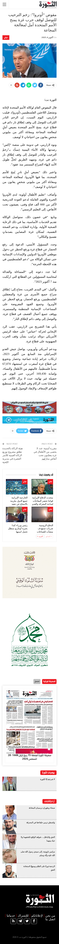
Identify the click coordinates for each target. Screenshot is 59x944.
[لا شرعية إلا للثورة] (9, 784)
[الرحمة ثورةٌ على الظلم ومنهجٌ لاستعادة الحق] (9, 871)
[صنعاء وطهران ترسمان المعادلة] (9, 812)
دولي (6, 37)
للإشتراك (23, 915)
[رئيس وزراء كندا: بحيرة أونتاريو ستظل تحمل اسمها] (17, 514)
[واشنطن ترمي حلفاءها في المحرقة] (9, 827)
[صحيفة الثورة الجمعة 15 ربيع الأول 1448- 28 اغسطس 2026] (29, 721)
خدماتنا (11, 915)
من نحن (50, 915)
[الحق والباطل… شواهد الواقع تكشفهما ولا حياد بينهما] (9, 841)
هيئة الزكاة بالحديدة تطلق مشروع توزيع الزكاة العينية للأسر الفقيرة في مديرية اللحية (12, 455)
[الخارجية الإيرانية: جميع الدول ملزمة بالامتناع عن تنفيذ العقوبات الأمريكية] (17, 486)
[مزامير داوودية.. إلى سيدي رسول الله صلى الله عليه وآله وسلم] (9, 856)
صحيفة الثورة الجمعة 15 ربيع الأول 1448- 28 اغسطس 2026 (29, 757)
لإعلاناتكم (37, 915)
